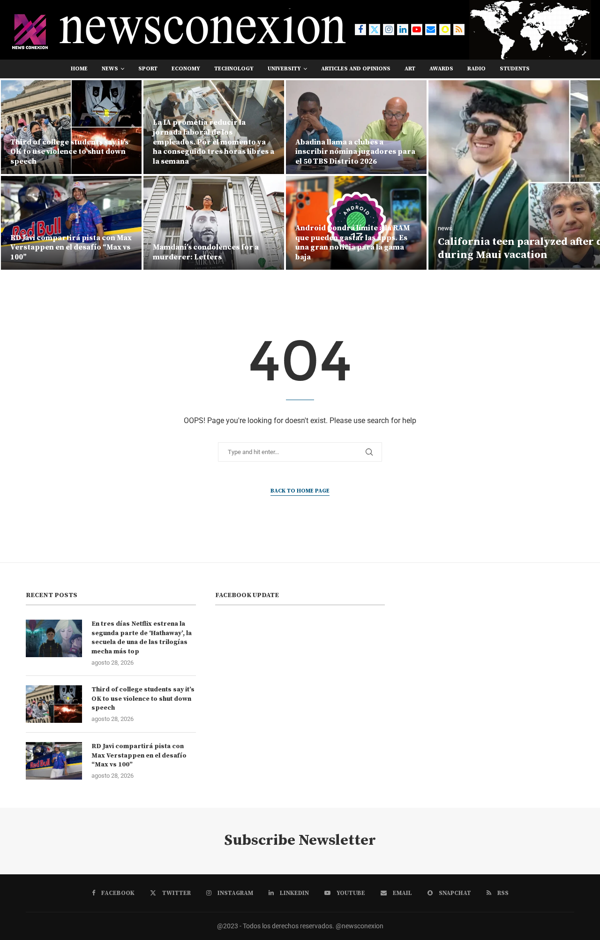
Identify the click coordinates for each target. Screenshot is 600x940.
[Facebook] (360, 29)
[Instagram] (388, 29)
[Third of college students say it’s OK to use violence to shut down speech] (54, 704)
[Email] (430, 29)
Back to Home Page (300, 490)
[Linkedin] (402, 29)
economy (186, 68)
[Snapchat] (444, 29)
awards (441, 68)
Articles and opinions (355, 68)
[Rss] (459, 29)
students (515, 68)
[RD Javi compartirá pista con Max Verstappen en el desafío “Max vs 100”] (54, 761)
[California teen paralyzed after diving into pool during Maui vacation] (428, 175)
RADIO (476, 68)
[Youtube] (416, 29)
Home (79, 68)
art (410, 68)
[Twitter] (374, 29)
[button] (17, 174)
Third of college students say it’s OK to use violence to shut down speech (143, 698)
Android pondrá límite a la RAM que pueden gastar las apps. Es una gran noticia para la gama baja (210, 242)
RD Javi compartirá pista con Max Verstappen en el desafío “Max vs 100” (139, 755)
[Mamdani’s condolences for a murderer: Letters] (71, 223)
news (110, 68)
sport (148, 68)
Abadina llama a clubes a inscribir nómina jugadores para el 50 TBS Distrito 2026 (213, 152)
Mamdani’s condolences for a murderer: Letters (63, 252)
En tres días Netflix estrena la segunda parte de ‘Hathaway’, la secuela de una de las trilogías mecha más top (141, 638)
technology (234, 68)
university (284, 68)
